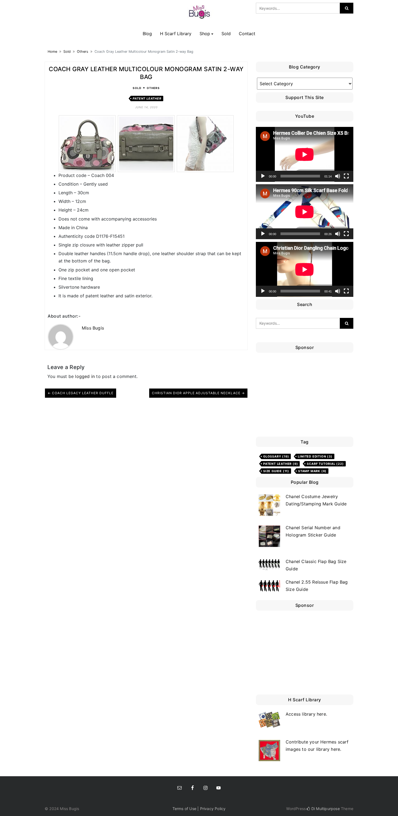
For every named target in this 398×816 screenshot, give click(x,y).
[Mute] (337, 176)
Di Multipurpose (325, 808)
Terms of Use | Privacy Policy (199, 808)
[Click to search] (346, 8)
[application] (304, 154)
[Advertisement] (306, 396)
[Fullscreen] (346, 176)
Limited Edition (315, 456)
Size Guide (276, 471)
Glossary (276, 456)
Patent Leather (147, 98)
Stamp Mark (312, 471)
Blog (147, 33)
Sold (226, 33)
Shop (205, 33)
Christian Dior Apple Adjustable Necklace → (198, 393)
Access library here (306, 714)
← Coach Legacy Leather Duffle (80, 393)
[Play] (263, 176)
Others (82, 52)
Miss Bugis (93, 328)
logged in (85, 376)
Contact (247, 33)
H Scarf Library (175, 33)
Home (52, 52)
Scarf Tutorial (325, 464)
